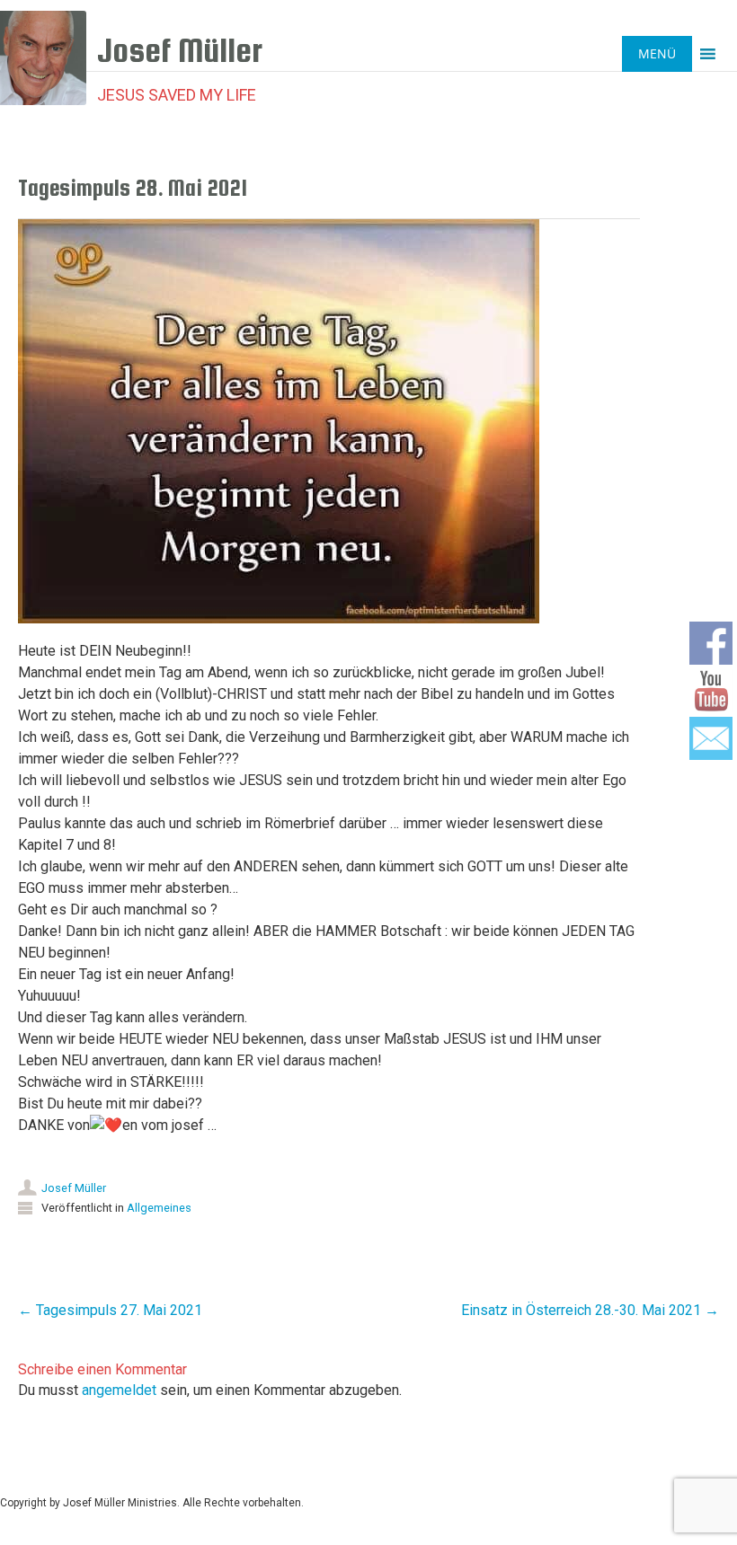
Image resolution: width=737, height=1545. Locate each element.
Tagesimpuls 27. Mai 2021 (110, 1310)
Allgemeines (159, 1207)
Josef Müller (73, 1188)
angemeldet (119, 1390)
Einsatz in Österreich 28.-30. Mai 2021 (590, 1310)
